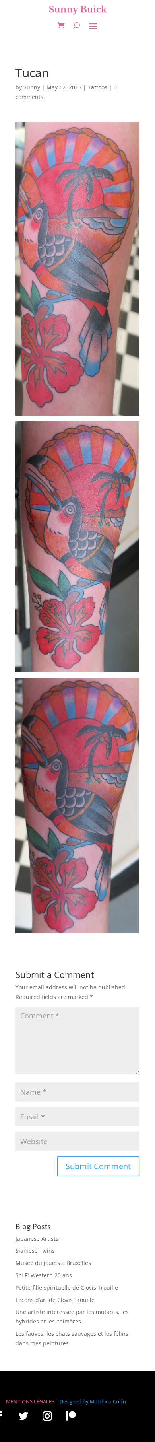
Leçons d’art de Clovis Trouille (55, 1300)
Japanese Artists (36, 1238)
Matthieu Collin (108, 1401)
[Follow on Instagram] (47, 1415)
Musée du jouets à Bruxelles (53, 1263)
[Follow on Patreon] (71, 1416)
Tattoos (97, 87)
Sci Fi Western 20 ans (43, 1275)
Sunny (31, 87)
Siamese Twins (35, 1250)
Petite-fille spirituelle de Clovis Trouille (66, 1287)
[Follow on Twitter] (23, 1415)
